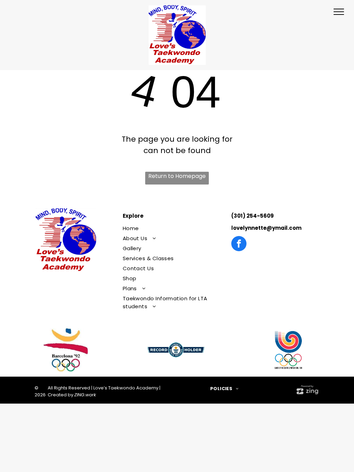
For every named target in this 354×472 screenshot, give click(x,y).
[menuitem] (173, 228)
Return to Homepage (177, 176)
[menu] (339, 12)
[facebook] (238, 244)
